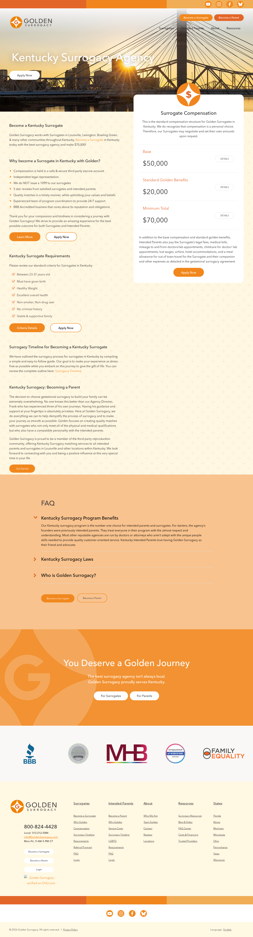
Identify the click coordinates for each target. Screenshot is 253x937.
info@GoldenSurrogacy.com (41, 837)
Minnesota (219, 834)
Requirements (81, 841)
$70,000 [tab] (156, 215)
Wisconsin (219, 859)
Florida (217, 815)
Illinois (216, 822)
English (227, 929)
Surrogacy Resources (190, 815)
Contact (148, 828)
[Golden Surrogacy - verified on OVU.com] (41, 883)
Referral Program (83, 847)
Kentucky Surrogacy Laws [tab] (67, 559)
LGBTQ (112, 841)
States (217, 803)
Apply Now (24, 75)
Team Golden (151, 822)
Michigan (218, 828)
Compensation (82, 828)
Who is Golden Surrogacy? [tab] (68, 575)
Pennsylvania (220, 847)
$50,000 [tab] (155, 158)
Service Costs (116, 828)
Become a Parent (229, 17)
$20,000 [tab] (165, 186)
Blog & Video (185, 822)
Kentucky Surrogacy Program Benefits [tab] (79, 518)
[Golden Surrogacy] (31, 22)
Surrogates (166, 28)
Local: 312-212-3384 (36, 832)
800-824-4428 (40, 827)
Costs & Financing (188, 834)
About (215, 28)
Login (77, 859)
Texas (216, 853)
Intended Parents (192, 28)
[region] (126, 535)
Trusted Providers (187, 841)
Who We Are (151, 815)
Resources (233, 28)
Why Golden (80, 822)
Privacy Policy (70, 929)
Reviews (148, 834)
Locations (149, 841)
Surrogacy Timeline (68, 371)
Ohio (216, 841)
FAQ (76, 853)
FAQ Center (184, 828)
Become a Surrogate (196, 17)
